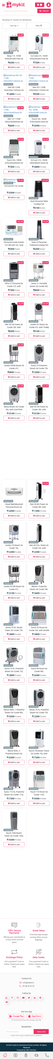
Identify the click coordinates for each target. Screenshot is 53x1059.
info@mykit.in (28, 982)
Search (45, 10)
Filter (37, 25)
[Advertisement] (26, 450)
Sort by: (13, 25)
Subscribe (41, 1031)
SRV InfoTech (31, 1050)
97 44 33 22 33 (28, 986)
